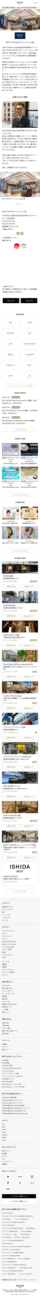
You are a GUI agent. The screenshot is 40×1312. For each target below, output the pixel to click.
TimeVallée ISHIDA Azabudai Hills (11, 1068)
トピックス (5, 920)
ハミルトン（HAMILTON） (8, 1274)
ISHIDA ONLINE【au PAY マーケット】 (12, 1103)
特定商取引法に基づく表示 (9, 1280)
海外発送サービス (6, 1007)
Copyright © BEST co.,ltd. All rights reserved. (20, 1294)
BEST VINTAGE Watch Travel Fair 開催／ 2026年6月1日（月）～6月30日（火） (20, 411)
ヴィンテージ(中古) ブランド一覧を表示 (20, 386)
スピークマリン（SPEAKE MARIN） (11, 1256)
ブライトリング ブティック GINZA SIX (12, 1076)
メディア (5, 1120)
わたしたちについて (9, 1147)
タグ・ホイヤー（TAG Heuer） (21, 1237)
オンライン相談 (6, 1028)
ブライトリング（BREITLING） (9, 1231)
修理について (5, 1012)
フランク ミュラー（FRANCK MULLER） (12, 1228)
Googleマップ (29, 586)
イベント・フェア (6, 915)
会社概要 (4, 1153)
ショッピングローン (7, 991)
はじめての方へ (6, 985)
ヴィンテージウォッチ (8, 969)
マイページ (6, 1040)
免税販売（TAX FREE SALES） (9, 1004)
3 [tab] (21, 204)
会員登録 (4, 1044)
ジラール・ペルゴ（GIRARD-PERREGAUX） (13, 1240)
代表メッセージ (6, 1151)
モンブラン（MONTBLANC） (9, 1262)
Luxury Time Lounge (7, 1071)
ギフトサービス (6, 1001)
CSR (3, 1159)
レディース (5, 975)
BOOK (3, 1127)
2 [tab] (19, 204)
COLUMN (4, 1135)
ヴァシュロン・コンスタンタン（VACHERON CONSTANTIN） (17, 1216)
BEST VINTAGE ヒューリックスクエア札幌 (13, 1087)
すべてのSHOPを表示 (20, 891)
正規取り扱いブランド (8, 907)
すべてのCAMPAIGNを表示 (20, 551)
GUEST (4, 1140)
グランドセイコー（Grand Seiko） (10, 1249)
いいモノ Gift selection (8, 947)
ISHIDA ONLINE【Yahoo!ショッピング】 (12, 1100)
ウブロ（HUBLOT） (25, 1234)
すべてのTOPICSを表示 (20, 430)
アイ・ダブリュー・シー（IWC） (9, 1234)
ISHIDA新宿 (5, 1060)
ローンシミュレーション (8, 993)
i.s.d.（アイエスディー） (8, 955)
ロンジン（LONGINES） (24, 1259)
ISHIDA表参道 (5, 1063)
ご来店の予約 (29, 301)
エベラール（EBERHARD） (8, 1268)
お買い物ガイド (7, 982)
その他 (4, 957)
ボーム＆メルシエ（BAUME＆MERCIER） (12, 1271)
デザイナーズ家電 (6, 949)
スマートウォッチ (6, 936)
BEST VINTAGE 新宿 (7, 1081)
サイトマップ (32, 1280)
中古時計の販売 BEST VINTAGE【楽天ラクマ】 (14, 1111)
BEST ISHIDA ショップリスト (12, 1056)
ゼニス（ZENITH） (6, 1237)
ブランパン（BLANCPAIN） (21, 1219)
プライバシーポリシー (22, 1280)
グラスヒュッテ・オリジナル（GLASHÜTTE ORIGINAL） (16, 1246)
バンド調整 (5, 1009)
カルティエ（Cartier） (7, 1213)
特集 (3, 912)
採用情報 (4, 1164)
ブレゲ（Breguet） (6, 1219)
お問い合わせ (11, 301)
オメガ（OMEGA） (30, 1228)
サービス (4, 1156)
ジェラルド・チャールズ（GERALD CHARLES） (14, 1265)
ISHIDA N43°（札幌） (7, 1065)
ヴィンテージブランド (8, 909)
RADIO (4, 1132)
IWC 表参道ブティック (8, 1079)
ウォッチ (4, 933)
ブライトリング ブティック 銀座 (10, 1073)
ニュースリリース (6, 1161)
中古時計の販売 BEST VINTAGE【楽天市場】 (13, 1105)
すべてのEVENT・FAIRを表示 (20, 495)
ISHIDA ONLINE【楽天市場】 (9, 1097)
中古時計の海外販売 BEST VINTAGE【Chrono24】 (15, 1113)
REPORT (4, 1137)
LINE (8, 1191)
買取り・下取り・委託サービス (9, 1031)
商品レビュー (5, 1049)
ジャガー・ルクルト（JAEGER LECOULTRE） (13, 1222)
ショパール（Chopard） (8, 1225)
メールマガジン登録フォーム (19, 1196)
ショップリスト (6, 917)
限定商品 (4, 967)
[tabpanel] (20, 186)
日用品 (4, 952)
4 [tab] (23, 204)
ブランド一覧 (5, 961)
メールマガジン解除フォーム (19, 1201)
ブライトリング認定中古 (8, 972)
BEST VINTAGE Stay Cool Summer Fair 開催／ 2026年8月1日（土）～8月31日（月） (19, 401)
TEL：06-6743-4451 (8, 221)
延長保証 (4, 996)
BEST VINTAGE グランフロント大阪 (11, 1084)
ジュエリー (5, 939)
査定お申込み (5, 1033)
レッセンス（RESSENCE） (8, 1259)
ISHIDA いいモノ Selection (9, 944)
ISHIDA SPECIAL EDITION (9, 941)
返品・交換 (4, 999)
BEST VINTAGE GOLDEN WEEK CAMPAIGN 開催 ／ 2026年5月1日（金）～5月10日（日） (19, 422)
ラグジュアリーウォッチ (8, 931)
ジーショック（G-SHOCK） (25, 1274)
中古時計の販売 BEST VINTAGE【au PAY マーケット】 (16, 1108)
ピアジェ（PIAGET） (7, 1243)
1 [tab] (17, 204)
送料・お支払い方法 (7, 988)
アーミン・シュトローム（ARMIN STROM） (12, 1253)
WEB (3, 1124)
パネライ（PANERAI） (26, 1231)
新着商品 (4, 964)
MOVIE (4, 1129)
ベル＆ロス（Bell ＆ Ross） (25, 1268)
